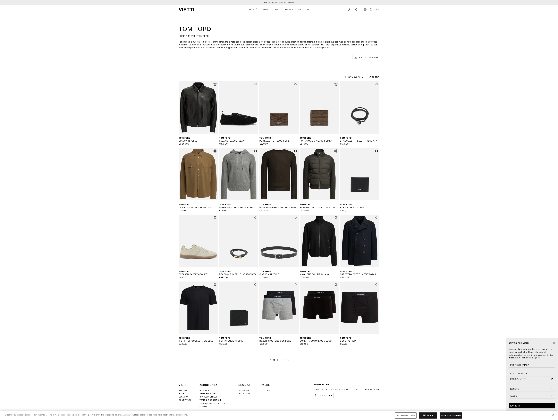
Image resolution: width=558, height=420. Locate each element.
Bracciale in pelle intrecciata (358, 140)
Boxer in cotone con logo (275, 340)
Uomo (277, 9)
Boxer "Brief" (348, 340)
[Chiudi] (554, 343)
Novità (253, 9)
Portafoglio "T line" (231, 340)
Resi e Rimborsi (207, 393)
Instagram (244, 393)
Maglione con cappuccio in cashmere (238, 207)
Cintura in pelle (269, 274)
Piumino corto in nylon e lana (318, 207)
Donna (265, 9)
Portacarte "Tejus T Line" (274, 140)
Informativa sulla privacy (214, 403)
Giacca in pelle (188, 140)
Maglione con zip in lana (315, 274)
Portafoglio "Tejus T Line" (316, 140)
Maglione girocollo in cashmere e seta (279, 207)
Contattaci (185, 400)
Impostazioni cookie (406, 415)
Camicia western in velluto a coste (198, 207)
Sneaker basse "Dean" (232, 140)
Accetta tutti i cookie (451, 415)
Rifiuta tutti (428, 415)
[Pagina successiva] (282, 360)
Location (183, 397)
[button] (253, 9)
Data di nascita (518, 373)
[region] (279, 415)
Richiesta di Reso (209, 397)
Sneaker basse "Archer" (193, 274)
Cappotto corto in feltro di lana (359, 274)
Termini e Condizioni (210, 400)
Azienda (183, 390)
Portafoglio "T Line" (352, 207)
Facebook (243, 390)
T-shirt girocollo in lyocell (196, 340)
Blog (181, 393)
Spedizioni (205, 390)
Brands (289, 9)
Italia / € (265, 390)
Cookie (203, 406)
